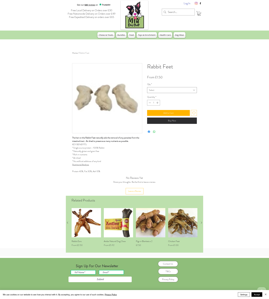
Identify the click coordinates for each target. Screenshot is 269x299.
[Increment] (158, 102)
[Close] (265, 294)
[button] (199, 13)
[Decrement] (149, 102)
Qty (149, 84)
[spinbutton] (153, 102)
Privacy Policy (111, 294)
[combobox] (172, 90)
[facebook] (200, 3)
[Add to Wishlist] (194, 113)
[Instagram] (196, 3)
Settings (243, 294)
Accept (257, 294)
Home (75, 53)
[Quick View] (86, 222)
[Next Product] (201, 222)
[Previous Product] (67, 222)
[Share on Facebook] (149, 131)
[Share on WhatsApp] (154, 131)
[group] (134, 229)
